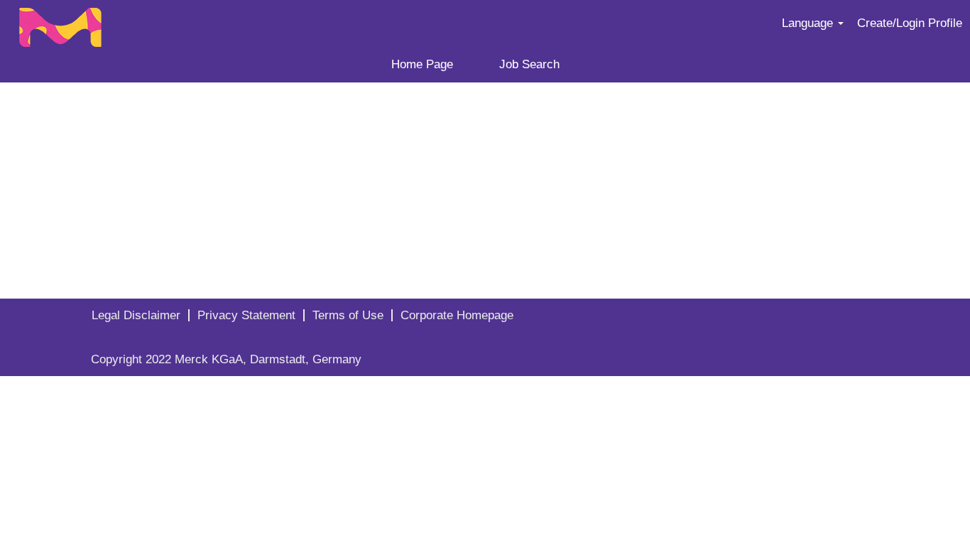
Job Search (529, 64)
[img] (121, 23)
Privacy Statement (246, 315)
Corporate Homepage (456, 315)
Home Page (422, 64)
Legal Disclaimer (136, 315)
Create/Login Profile (909, 23)
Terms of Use (347, 315)
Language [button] (809, 23)
